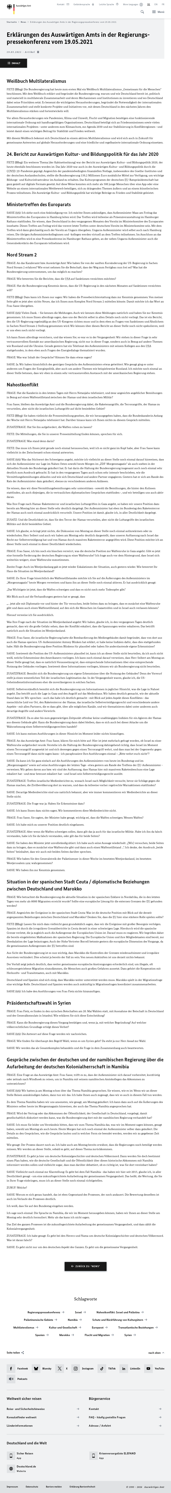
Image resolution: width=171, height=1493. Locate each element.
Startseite (12, 22)
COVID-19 (13, 171)
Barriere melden (54, 1486)
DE (148, 4)
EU (126, 179)
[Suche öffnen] (141, 10)
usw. (28, 863)
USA (67, 278)
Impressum (12, 1486)
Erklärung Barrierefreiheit (82, 1486)
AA (18, 212)
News (23, 22)
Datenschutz (32, 1486)
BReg (19, 89)
